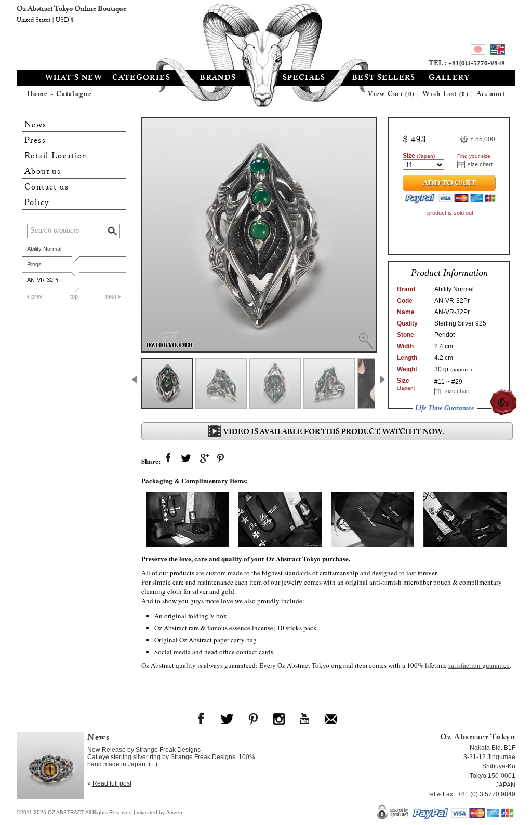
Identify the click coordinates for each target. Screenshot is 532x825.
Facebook (201, 718)
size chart (480, 164)
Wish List (445, 95)
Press (35, 140)
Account (490, 95)
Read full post (111, 783)
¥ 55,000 (482, 139)
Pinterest (253, 718)
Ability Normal (44, 249)
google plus (203, 458)
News (35, 125)
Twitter (227, 718)
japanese (478, 51)
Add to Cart (449, 184)
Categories (141, 79)
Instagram (279, 718)
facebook (168, 458)
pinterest (221, 458)
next (110, 296)
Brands (218, 79)
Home (37, 95)
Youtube (305, 718)
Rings (34, 264)
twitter (186, 458)
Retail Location (56, 156)
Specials (304, 79)
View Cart (391, 95)
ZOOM (365, 341)
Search (113, 229)
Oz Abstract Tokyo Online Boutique (266, 33)
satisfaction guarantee (479, 665)
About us (42, 172)
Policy (36, 203)
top (74, 296)
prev (37, 296)
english (497, 51)
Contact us (46, 187)
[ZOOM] (259, 234)
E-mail (331, 718)
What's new (73, 79)
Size (419, 155)
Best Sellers (384, 79)
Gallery (449, 79)
